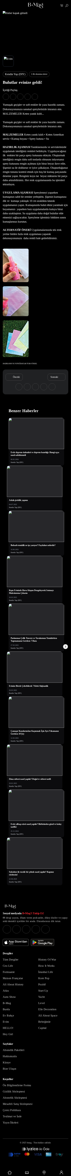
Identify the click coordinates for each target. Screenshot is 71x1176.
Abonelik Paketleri (13, 1050)
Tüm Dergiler (10, 959)
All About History (13, 984)
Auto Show (9, 996)
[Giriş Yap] (61, 1172)
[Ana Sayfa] (10, 907)
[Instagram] (7, 929)
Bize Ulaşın (9, 1068)
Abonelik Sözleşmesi (15, 1097)
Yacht (41, 996)
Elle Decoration (47, 1009)
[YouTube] (16, 929)
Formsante (9, 972)
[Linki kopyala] (35, 97)
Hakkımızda (10, 1056)
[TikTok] (45, 929)
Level (41, 1003)
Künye (7, 1062)
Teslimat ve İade (12, 1116)
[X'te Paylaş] (13, 97)
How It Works (46, 965)
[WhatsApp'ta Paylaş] (20, 97)
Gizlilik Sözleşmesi (14, 1091)
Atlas (6, 990)
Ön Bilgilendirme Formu (17, 1085)
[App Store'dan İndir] (16, 942)
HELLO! (8, 1027)
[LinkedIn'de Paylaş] (27, 97)
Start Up (43, 990)
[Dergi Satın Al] (27, 1172)
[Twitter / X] (26, 929)
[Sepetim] (61, 5)
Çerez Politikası (12, 1110)
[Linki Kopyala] (52, 386)
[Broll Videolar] (44, 1172)
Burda (6, 1009)
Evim (6, 1021)
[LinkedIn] (36, 929)
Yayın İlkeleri (10, 1122)
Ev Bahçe (8, 1015)
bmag (29, 1142)
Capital (42, 1027)
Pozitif (42, 984)
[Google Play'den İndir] (42, 942)
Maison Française (13, 978)
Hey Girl (8, 1034)
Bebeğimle (44, 1021)
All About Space (47, 1015)
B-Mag (7, 1003)
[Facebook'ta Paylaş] (6, 97)
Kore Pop (43, 978)
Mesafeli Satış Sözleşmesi (17, 1103)
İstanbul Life (45, 972)
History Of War (47, 959)
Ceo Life (8, 965)
